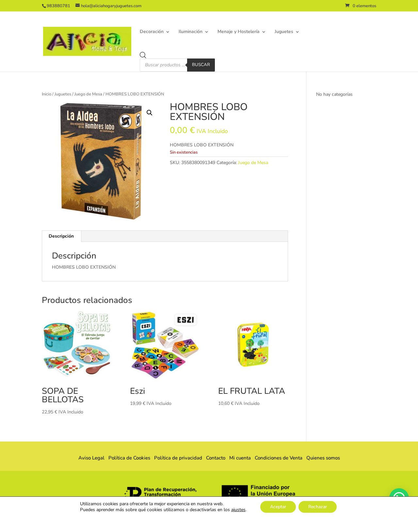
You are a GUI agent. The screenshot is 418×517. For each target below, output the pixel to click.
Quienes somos (321, 458)
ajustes (238, 510)
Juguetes (284, 32)
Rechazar (317, 507)
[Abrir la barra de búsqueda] (143, 55)
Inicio (46, 94)
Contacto (215, 458)
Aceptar (278, 507)
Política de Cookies (129, 458)
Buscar (201, 65)
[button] (149, 113)
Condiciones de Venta (278, 458)
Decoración (152, 32)
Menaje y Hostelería (238, 32)
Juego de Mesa (88, 94)
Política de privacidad (178, 458)
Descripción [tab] (61, 236)
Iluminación (190, 32)
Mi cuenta (240, 458)
